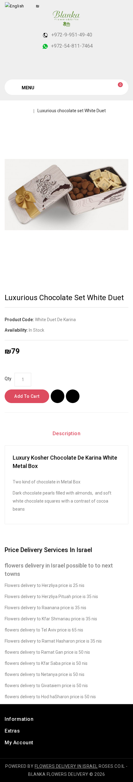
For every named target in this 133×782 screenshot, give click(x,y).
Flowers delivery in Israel (66, 766)
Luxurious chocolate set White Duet (71, 110)
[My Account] (122, 6)
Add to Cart (27, 396)
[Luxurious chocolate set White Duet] (66, 194)
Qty (8, 378)
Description (67, 433)
